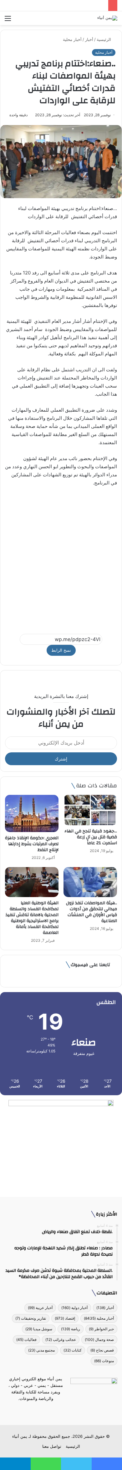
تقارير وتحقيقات (30, 1318)
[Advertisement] (61, 557)
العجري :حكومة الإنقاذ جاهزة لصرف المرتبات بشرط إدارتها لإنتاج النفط (31, 844)
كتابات (73, 1350)
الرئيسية (104, 39)
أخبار (89, 39)
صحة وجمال (99, 1339)
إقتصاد (65, 1318)
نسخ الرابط (61, 650)
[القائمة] (8, 20)
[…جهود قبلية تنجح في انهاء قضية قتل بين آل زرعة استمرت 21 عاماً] (90, 810)
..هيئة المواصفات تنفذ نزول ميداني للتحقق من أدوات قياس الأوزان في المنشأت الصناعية (91, 912)
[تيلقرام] (57, 1410)
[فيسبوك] (72, 1410)
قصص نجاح (102, 1350)
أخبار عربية (40, 1307)
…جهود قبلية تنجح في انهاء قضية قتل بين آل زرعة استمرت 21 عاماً (90, 837)
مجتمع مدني (41, 1350)
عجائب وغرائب (60, 1339)
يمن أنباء (19, 1436)
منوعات (104, 1360)
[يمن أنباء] (107, 18)
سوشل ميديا (38, 1329)
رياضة (70, 1329)
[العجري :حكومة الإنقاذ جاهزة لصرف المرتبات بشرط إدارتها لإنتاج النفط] (31, 813)
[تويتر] (65, 1410)
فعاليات (26, 1339)
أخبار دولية (74, 1307)
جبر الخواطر (101, 1329)
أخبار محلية (72, 39)
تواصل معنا (51, 1446)
